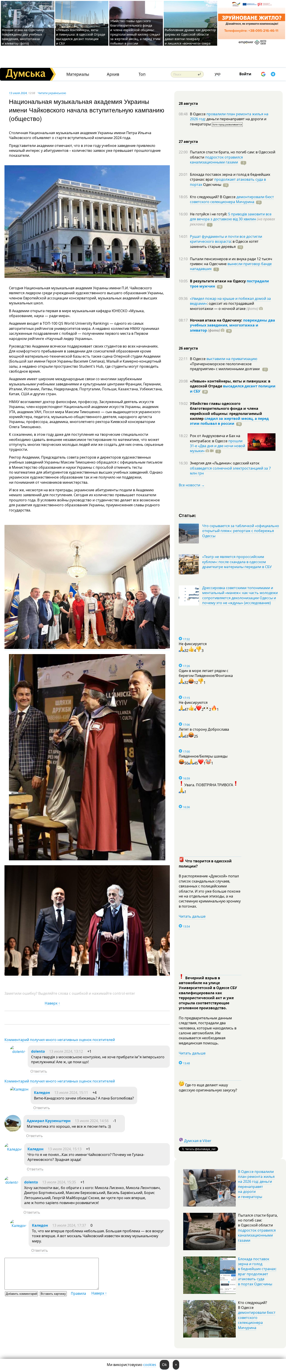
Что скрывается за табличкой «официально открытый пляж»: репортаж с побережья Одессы (240, 530)
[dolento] (17, 1051)
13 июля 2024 (18, 93)
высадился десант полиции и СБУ (232, 388)
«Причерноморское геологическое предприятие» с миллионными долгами (225, 366)
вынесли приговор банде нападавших (231, 266)
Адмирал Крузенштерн (49, 1120)
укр (218, 73)
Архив (113, 74)
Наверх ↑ (52, 1003)
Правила (78, 1293)
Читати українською (52, 93)
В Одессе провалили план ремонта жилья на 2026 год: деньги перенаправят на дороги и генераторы (256, 1184)
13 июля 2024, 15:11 (71, 1092)
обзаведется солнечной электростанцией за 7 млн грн (230, 471)
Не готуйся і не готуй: (209, 214)
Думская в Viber (197, 1140)
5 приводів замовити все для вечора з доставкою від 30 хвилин (230, 216)
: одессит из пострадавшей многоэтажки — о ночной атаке (224, 306)
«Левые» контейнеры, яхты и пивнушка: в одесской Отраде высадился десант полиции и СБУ (80, 36)
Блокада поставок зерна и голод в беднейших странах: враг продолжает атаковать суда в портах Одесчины (257, 1271)
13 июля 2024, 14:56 (92, 1120)
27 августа (188, 141)
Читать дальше (192, 916)
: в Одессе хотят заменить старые (224, 244)
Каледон (42, 1092)
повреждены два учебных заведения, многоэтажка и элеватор (232, 325)
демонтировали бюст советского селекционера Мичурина (232, 199)
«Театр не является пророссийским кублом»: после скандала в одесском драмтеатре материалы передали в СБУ (237, 561)
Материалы (77, 74)
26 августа (188, 348)
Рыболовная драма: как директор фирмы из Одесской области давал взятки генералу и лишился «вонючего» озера (190, 36)
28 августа (188, 103)
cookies (149, 1364)
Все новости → (192, 485)
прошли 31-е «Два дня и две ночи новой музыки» (217, 445)
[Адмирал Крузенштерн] (12, 1130)
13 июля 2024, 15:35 (59, 1182)
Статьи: (187, 515)
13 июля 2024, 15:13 (65, 1149)
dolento (38, 1051)
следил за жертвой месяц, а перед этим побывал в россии (229, 421)
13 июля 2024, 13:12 (66, 1051)
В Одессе (198, 114)
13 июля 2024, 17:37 (69, 1225)
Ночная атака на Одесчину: (216, 320)
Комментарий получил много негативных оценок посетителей (59, 1039)
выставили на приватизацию (231, 358)
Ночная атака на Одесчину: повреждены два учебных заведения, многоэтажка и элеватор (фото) (23, 36)
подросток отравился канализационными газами (216, 160)
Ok (164, 1364)
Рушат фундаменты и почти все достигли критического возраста (226, 239)
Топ (142, 74)
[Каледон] (19, 1089)
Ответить (38, 1071)
